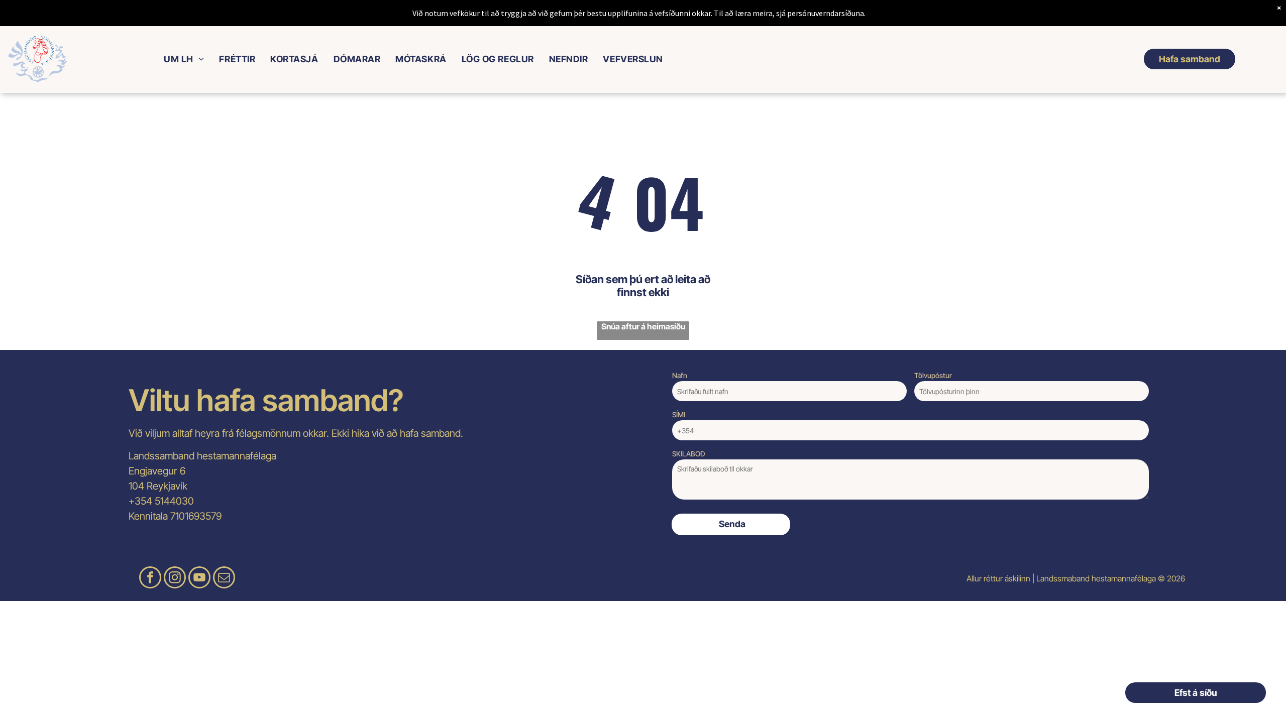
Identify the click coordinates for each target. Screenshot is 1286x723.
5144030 (174, 501)
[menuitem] (183, 59)
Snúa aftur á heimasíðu (643, 326)
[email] (224, 578)
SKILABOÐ (688, 453)
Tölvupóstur (933, 375)
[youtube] (199, 578)
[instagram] (175, 578)
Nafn (679, 375)
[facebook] (150, 578)
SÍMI (678, 414)
